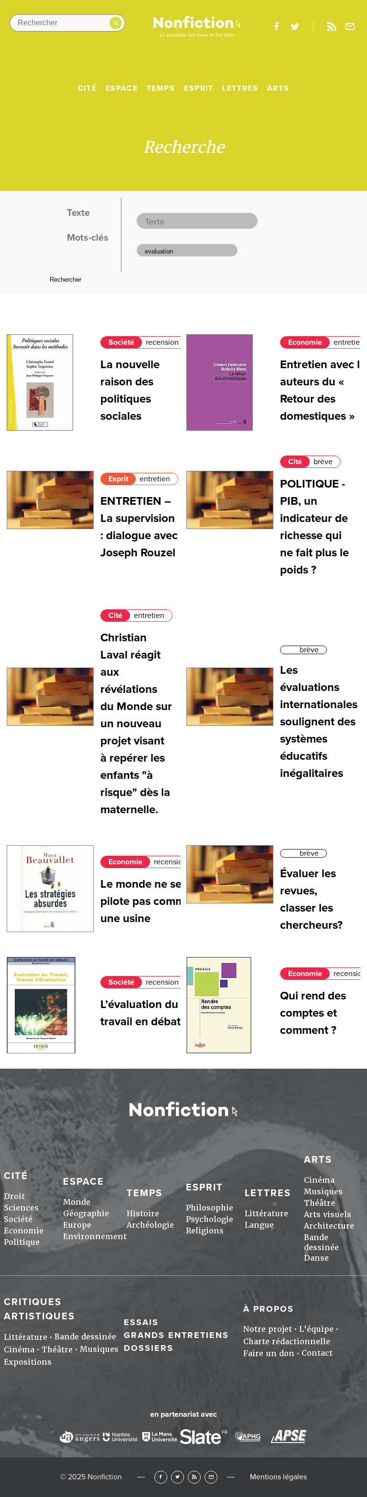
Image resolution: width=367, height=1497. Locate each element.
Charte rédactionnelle (286, 1342)
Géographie (86, 1214)
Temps (161, 88)
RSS (194, 1477)
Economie (305, 342)
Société (121, 342)
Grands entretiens (176, 1335)
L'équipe (316, 1329)
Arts (278, 88)
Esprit (199, 88)
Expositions (28, 1362)
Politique (22, 1242)
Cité (87, 88)
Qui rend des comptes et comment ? (313, 1013)
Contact (317, 1353)
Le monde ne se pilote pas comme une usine (145, 901)
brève (323, 462)
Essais (141, 1322)
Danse (316, 1258)
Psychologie (209, 1219)
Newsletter (350, 27)
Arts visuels (327, 1215)
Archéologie (150, 1225)
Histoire (143, 1214)
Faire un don (268, 1353)
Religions (205, 1231)
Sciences (21, 1208)
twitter (295, 27)
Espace (122, 88)
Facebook (160, 1477)
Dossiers (148, 1348)
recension (162, 342)
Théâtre (319, 1203)
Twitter (177, 1477)
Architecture (329, 1226)
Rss (332, 27)
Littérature (266, 1214)
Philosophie (209, 1208)
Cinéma (319, 1180)
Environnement (95, 1237)
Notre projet (267, 1329)
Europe (77, 1225)
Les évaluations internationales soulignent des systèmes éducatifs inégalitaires (318, 721)
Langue (259, 1225)
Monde (76, 1202)
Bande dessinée (321, 1242)
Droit (14, 1196)
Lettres (240, 88)
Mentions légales (278, 1477)
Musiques (323, 1192)
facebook (276, 27)
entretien (349, 342)
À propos (268, 1309)
